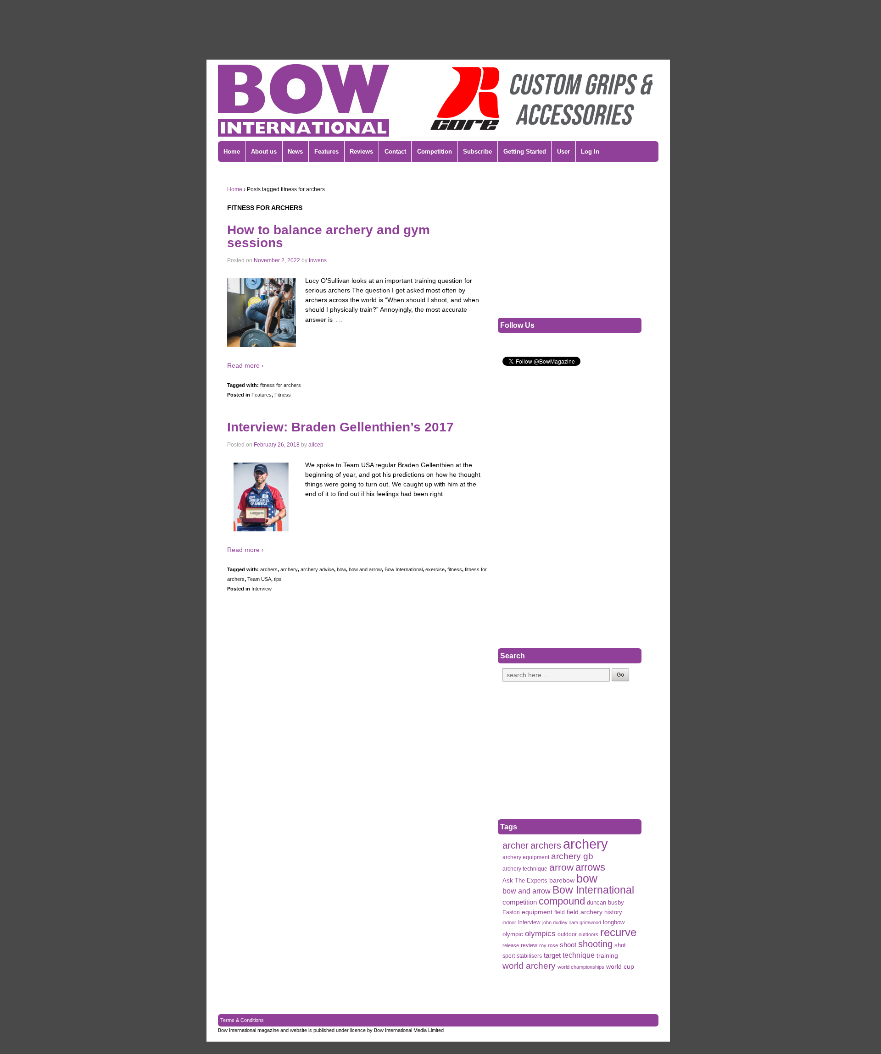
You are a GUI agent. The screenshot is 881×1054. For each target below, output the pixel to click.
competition (519, 902)
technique (579, 955)
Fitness (282, 394)
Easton (511, 912)
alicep (315, 444)
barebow (561, 880)
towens (318, 260)
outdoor (567, 934)
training (607, 955)
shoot (568, 945)
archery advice (317, 569)
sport (508, 956)
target (552, 955)
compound (562, 901)
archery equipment (525, 857)
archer (515, 845)
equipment (537, 912)
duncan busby (605, 902)
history (613, 912)
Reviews (361, 151)
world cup (620, 966)
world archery (529, 966)
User (563, 151)
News (295, 151)
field (559, 912)
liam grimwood (585, 922)
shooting (595, 944)
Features (326, 151)
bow (341, 569)
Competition (434, 151)
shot (620, 945)
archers (269, 569)
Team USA (259, 579)
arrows (590, 867)
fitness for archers (280, 385)
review (529, 945)
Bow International (404, 569)
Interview (261, 588)
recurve (618, 932)
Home (231, 151)
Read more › (245, 365)
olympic (512, 934)
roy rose (548, 945)
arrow (561, 867)
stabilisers (529, 956)
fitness (454, 569)
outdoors (588, 934)
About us (264, 151)
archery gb (572, 856)
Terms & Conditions (242, 1020)
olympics (540, 933)
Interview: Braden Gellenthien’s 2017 (340, 427)
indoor (509, 922)
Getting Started (524, 151)
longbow (614, 922)
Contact (395, 151)
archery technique (524, 869)
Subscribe (477, 151)
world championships (581, 967)
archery (289, 569)
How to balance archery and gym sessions (328, 236)
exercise (435, 569)
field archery (584, 912)
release (510, 945)
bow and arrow (365, 569)
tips (278, 579)
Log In (590, 151)
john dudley (555, 922)
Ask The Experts (524, 880)
